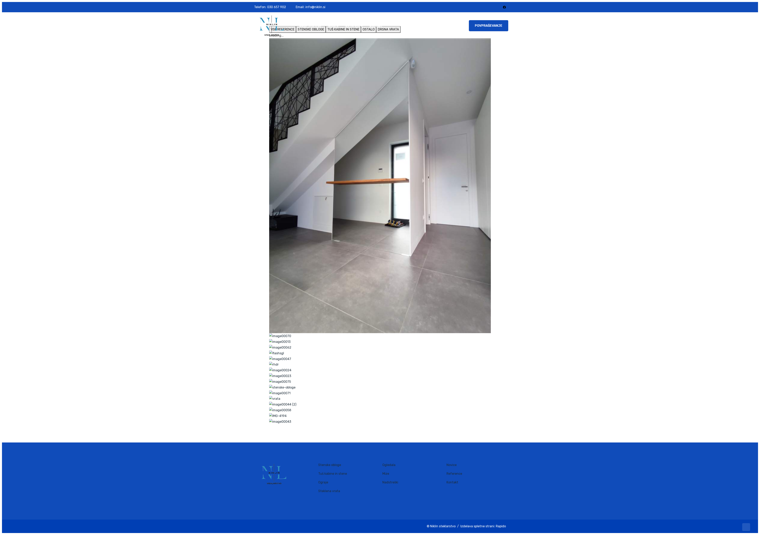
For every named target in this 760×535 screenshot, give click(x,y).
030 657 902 (276, 7)
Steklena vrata (329, 491)
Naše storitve (310, 26)
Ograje (323, 482)
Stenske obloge (329, 465)
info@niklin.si (315, 7)
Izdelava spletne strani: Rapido (483, 526)
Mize (385, 473)
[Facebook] (504, 7)
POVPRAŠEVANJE (488, 25)
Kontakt (376, 26)
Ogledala (388, 465)
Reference (354, 26)
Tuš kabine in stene (332, 473)
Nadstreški (390, 482)
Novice (333, 26)
